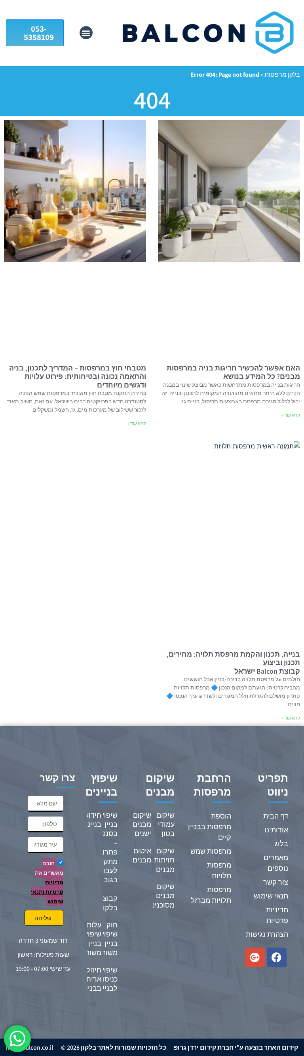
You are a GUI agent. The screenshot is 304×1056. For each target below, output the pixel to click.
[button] (86, 32)
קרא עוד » (290, 415)
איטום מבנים (142, 855)
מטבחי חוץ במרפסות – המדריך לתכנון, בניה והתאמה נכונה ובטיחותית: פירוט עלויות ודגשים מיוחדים (77, 376)
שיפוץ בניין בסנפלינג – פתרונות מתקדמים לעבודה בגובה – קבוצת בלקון (103, 861)
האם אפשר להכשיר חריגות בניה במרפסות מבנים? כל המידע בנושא (233, 372)
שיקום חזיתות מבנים (164, 860)
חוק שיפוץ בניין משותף (107, 938)
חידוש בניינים (91, 820)
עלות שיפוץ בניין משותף (90, 938)
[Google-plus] (255, 957)
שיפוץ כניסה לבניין (109, 979)
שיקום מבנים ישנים (142, 824)
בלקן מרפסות (282, 74)
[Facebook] (277, 957)
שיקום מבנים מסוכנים (162, 896)
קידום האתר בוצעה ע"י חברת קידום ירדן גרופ (236, 1047)
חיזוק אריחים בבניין (90, 979)
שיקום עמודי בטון (165, 824)
